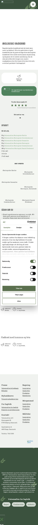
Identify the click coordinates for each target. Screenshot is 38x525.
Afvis (19, 301)
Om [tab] (31, 227)
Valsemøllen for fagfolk (9, 407)
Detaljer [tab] (19, 227)
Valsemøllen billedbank (10, 388)
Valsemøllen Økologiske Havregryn (16, 143)
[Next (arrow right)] (3, 524)
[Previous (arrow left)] (1, 524)
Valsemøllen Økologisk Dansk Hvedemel (19, 148)
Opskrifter (26, 391)
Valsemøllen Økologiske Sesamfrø (16, 141)
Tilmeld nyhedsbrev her (9, 399)
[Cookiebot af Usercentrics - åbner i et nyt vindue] (27, 222)
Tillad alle (19, 288)
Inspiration (27, 388)
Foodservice (18, 504)
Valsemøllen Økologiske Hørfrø (15, 135)
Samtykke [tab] (7, 227)
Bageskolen (27, 396)
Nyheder (4, 391)
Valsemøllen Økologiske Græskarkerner (18, 146)
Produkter (26, 393)
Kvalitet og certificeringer (10, 410)
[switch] (33, 267)
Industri (31, 504)
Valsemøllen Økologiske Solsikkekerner (18, 138)
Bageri (6, 504)
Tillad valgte (19, 295)
